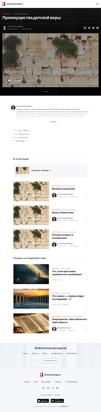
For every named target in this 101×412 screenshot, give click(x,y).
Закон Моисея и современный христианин (74, 316)
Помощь (58, 382)
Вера (19, 130)
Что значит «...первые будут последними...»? (68, 297)
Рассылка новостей (46, 395)
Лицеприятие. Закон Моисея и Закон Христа (69, 321)
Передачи (55, 268)
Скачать (45, 91)
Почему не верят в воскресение (62, 236)
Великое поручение (63, 189)
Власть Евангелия (62, 213)
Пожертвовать (72, 382)
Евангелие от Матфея (21, 14)
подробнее (53, 121)
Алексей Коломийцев (15, 26)
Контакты (57, 395)
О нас (36, 382)
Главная (26, 382)
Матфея (27, 29)
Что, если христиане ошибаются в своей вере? (67, 273)
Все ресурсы (46, 382)
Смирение (26, 130)
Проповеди (6, 14)
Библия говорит (65, 268)
